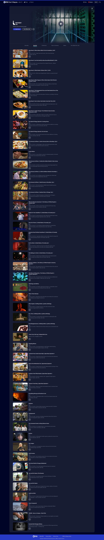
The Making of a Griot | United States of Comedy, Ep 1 (41, 253)
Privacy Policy (48, 536)
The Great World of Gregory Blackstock (37, 463)
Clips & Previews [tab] (55, 45)
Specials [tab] (35, 45)
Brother (30, 433)
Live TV (21, 2)
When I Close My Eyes (33, 293)
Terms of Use (55, 536)
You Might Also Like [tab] (75, 45)
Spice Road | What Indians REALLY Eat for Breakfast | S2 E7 (42, 50)
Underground (32, 413)
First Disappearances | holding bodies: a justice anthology (42, 323)
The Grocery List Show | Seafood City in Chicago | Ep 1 (41, 192)
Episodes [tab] (27, 45)
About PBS (42, 536)
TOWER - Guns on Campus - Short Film (37, 513)
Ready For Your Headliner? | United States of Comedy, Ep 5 (42, 212)
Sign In (96, 2)
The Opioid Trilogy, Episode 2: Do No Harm (38, 131)
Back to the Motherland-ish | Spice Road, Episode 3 (40, 363)
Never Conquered (33, 503)
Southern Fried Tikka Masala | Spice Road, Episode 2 (40, 373)
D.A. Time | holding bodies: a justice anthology (39, 313)
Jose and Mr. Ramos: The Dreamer (36, 473)
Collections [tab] (44, 45)
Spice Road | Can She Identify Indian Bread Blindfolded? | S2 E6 (43, 60)
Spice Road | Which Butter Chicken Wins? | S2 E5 (39, 70)
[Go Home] (92, 8)
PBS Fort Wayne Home (67, 536)
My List (32, 2)
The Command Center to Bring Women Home (39, 423)
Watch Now (17, 29)
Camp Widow (32, 151)
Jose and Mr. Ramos (33, 483)
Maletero (31, 403)
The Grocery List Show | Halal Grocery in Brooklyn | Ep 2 (41, 182)
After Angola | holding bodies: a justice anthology (40, 303)
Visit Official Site (27, 29)
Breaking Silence (32, 343)
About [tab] (64, 45)
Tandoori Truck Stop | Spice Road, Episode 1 (38, 383)
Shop (86, 2)
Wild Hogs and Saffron (34, 283)
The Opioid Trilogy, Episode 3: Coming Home (39, 121)
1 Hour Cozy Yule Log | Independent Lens (38, 334)
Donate (91, 2)
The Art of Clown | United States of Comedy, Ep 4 (40, 222)
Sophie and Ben (32, 493)
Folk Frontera (32, 453)
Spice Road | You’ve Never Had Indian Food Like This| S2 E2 (42, 101)
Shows (26, 2)
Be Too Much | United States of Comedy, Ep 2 (39, 243)
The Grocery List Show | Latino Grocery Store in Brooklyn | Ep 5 (43, 141)
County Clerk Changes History (35, 524)
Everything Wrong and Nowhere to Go (37, 393)
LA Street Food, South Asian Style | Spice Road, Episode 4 (41, 353)
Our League (31, 443)
